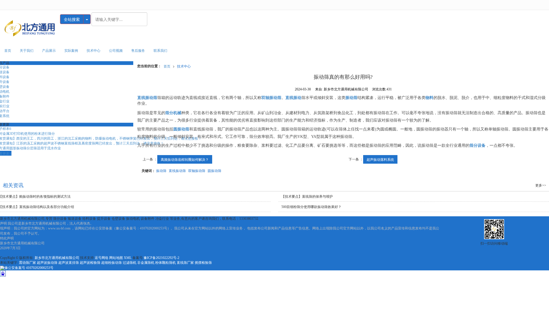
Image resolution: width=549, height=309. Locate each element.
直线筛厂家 (185, 263)
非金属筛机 (145, 263)
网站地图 (116, 258)
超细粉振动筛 (111, 263)
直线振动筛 (177, 170)
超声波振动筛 (47, 263)
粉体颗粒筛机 (165, 263)
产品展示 (49, 51)
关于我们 (26, 51)
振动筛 (161, 170)
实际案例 (71, 51)
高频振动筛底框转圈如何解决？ (185, 159)
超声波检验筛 (90, 263)
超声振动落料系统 (380, 159)
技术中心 (93, 51)
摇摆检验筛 (203, 263)
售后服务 (138, 51)
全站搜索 (72, 19)
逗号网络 (101, 258)
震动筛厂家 (27, 263)
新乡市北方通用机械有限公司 (57, 258)
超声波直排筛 (68, 263)
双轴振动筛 (196, 170)
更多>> (540, 185)
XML (128, 258)
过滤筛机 (129, 263)
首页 (7, 51)
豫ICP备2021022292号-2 (161, 258)
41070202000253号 (29, 268)
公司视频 (116, 51)
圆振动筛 (214, 170)
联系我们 (160, 51)
